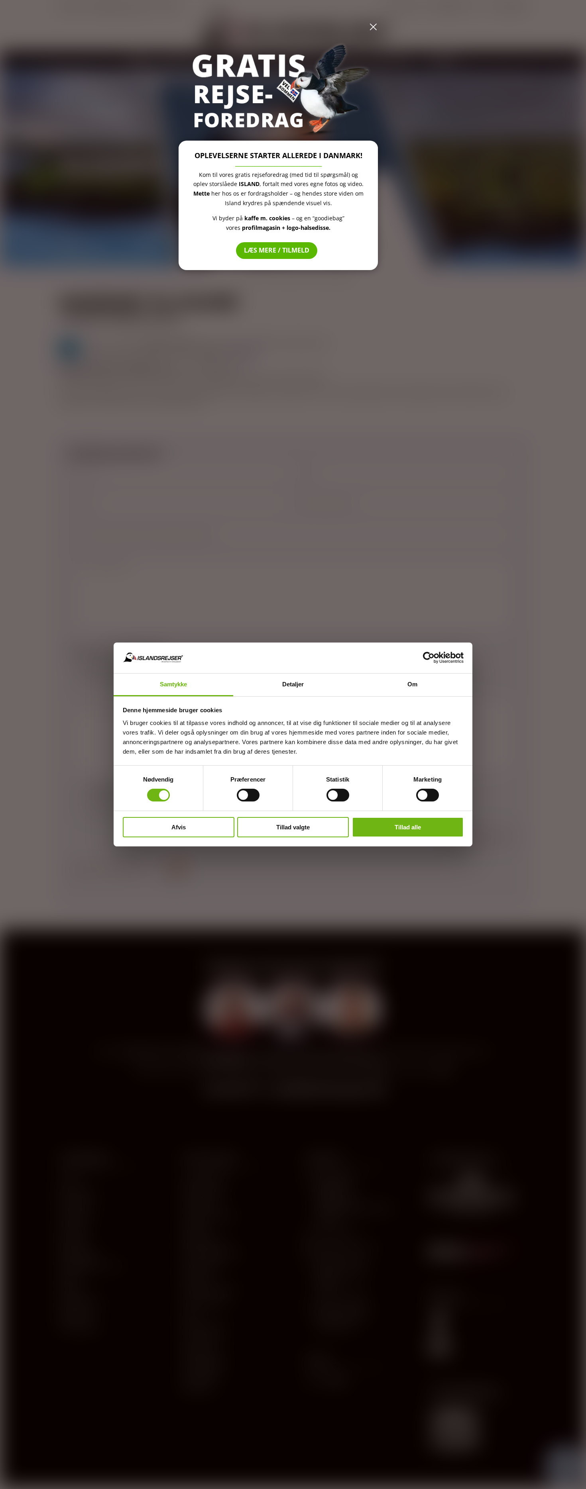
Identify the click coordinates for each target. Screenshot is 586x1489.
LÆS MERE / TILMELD (276, 250)
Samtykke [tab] (173, 684)
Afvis (178, 827)
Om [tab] (412, 684)
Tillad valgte (293, 827)
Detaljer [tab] (293, 684)
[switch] (248, 795)
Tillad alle (408, 827)
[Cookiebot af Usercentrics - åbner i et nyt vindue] (429, 658)
